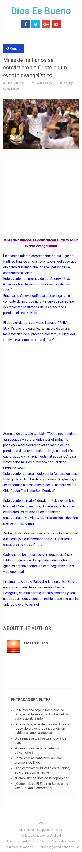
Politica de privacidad (19, 847)
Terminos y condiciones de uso (59, 847)
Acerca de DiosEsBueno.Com (26, 841)
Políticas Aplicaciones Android (41, 835)
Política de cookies (63, 841)
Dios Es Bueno (41, 10)
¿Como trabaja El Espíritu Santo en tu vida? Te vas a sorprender (41, 786)
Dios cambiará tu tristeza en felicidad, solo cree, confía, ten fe (42, 770)
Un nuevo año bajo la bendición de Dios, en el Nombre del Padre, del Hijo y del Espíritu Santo (42, 714)
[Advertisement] (41, 194)
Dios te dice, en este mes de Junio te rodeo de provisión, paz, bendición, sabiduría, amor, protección (42, 728)
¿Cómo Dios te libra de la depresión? (42, 778)
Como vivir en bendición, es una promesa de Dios (38, 760)
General (15, 49)
